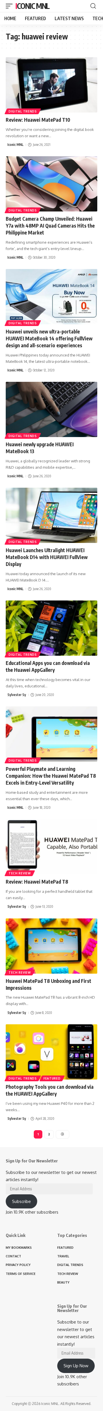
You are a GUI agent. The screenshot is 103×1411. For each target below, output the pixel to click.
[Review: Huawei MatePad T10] (51, 85)
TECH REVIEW (20, 873)
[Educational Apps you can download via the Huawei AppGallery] (51, 628)
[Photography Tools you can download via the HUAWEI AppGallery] (51, 1052)
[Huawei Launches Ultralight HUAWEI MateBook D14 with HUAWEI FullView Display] (51, 515)
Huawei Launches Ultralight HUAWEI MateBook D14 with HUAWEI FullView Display (47, 557)
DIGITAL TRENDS (23, 111)
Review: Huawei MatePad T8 (37, 881)
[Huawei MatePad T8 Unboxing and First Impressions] (51, 946)
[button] (10, 6)
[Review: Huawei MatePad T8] (51, 846)
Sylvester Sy (16, 695)
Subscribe (21, 1201)
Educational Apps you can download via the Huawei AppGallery (48, 666)
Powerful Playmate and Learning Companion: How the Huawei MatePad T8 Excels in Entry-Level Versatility (51, 776)
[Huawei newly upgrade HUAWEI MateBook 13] (51, 409)
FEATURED (52, 1078)
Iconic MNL (32, 6)
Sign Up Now (76, 1365)
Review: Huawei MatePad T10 (38, 120)
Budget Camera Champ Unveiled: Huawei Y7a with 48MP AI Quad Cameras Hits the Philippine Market (50, 226)
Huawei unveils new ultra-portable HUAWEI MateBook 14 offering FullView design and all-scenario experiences (49, 338)
